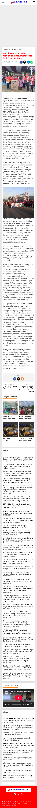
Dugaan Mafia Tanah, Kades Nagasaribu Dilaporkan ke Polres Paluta (16, 645)
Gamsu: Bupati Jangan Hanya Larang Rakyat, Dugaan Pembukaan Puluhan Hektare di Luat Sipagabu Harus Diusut (18, 459)
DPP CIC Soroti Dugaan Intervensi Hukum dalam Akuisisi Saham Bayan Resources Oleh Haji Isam (18, 506)
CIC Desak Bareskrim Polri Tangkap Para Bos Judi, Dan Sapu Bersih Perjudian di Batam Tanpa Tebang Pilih (18, 561)
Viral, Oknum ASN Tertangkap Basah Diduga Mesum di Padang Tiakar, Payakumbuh (18, 751)
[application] (18, 698)
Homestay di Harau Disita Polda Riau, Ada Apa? (17, 771)
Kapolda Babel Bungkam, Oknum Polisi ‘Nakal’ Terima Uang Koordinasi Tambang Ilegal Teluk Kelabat (18, 745)
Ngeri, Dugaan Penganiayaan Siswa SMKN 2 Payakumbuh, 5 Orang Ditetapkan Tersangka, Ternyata (18, 727)
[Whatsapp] (31, 62)
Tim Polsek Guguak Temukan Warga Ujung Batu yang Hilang (17, 776)
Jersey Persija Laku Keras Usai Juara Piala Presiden (17, 739)
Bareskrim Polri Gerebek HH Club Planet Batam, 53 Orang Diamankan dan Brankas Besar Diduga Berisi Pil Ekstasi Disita (17, 614)
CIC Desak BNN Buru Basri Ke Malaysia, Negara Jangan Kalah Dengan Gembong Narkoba (16, 533)
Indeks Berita (6, 803)
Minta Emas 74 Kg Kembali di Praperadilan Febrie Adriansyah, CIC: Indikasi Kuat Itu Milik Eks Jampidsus (18, 520)
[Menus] (3, 2)
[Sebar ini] (21, 62)
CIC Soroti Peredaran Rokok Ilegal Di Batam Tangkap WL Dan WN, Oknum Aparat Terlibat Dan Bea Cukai (18, 639)
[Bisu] (28, 704)
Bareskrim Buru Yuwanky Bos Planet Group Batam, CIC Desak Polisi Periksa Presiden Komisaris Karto (17, 473)
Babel (4, 63)
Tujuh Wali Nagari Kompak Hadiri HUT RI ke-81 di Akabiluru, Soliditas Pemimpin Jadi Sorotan (18, 554)
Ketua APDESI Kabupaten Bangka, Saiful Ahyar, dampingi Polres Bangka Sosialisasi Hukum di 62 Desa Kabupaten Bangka (10, 417)
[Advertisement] (18, 26)
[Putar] (6, 704)
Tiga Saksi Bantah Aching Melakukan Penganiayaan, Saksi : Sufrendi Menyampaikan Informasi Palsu (26, 439)
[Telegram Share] (28, 62)
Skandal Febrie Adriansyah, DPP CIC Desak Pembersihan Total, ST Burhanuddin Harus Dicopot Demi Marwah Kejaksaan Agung (17, 675)
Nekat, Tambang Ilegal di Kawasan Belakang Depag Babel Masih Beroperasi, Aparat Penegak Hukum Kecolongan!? (26, 417)
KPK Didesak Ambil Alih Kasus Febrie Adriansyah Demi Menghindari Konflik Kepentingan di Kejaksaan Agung (15, 632)
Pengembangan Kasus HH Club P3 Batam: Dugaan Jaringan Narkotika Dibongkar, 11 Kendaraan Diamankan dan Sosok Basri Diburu (17, 598)
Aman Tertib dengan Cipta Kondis (10, 386)
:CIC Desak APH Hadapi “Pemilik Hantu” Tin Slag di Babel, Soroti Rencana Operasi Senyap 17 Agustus (18, 606)
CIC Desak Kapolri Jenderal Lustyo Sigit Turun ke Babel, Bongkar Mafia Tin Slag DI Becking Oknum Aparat (18, 547)
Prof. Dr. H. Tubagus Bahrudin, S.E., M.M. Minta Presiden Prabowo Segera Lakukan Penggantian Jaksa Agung (17, 498)
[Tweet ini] (24, 62)
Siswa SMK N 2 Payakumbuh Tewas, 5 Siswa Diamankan (18, 734)
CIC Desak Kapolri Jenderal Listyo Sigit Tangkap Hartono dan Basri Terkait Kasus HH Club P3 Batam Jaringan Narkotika (18, 588)
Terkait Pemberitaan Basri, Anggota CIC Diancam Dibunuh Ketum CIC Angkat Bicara (17, 512)
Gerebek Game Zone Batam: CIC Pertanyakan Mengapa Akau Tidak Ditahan (18, 568)
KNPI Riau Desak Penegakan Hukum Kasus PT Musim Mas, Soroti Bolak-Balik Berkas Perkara (17, 466)
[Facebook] (14, 379)
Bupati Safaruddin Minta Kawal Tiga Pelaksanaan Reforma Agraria (26, 388)
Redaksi (13, 805)
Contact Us (5, 805)
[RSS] (22, 379)
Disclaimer (27, 803)
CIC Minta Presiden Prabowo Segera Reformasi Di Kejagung (15, 526)
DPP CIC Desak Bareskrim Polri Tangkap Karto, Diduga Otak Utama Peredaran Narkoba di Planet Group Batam (16, 480)
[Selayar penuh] (31, 704)
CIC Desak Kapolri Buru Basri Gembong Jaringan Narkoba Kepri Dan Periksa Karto (17, 573)
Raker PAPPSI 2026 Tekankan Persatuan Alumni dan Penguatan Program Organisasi (17, 580)
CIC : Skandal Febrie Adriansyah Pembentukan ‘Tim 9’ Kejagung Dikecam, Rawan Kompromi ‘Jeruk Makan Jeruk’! (18, 540)
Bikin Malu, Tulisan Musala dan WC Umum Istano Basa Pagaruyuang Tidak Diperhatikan (18, 764)
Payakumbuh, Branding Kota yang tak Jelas (17, 758)
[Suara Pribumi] (19, 2)
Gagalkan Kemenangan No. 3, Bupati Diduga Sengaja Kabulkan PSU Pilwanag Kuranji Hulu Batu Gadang (18, 651)
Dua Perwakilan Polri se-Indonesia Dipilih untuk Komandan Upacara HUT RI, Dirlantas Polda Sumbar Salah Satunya (17, 668)
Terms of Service (25, 801)
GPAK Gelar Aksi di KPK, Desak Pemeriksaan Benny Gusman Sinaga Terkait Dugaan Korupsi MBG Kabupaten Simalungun (18, 659)
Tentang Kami (16, 803)
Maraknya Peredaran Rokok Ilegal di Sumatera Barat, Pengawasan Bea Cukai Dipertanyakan (18, 719)
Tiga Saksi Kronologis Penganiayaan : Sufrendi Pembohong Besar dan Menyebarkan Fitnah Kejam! (10, 439)
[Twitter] (18, 379)
